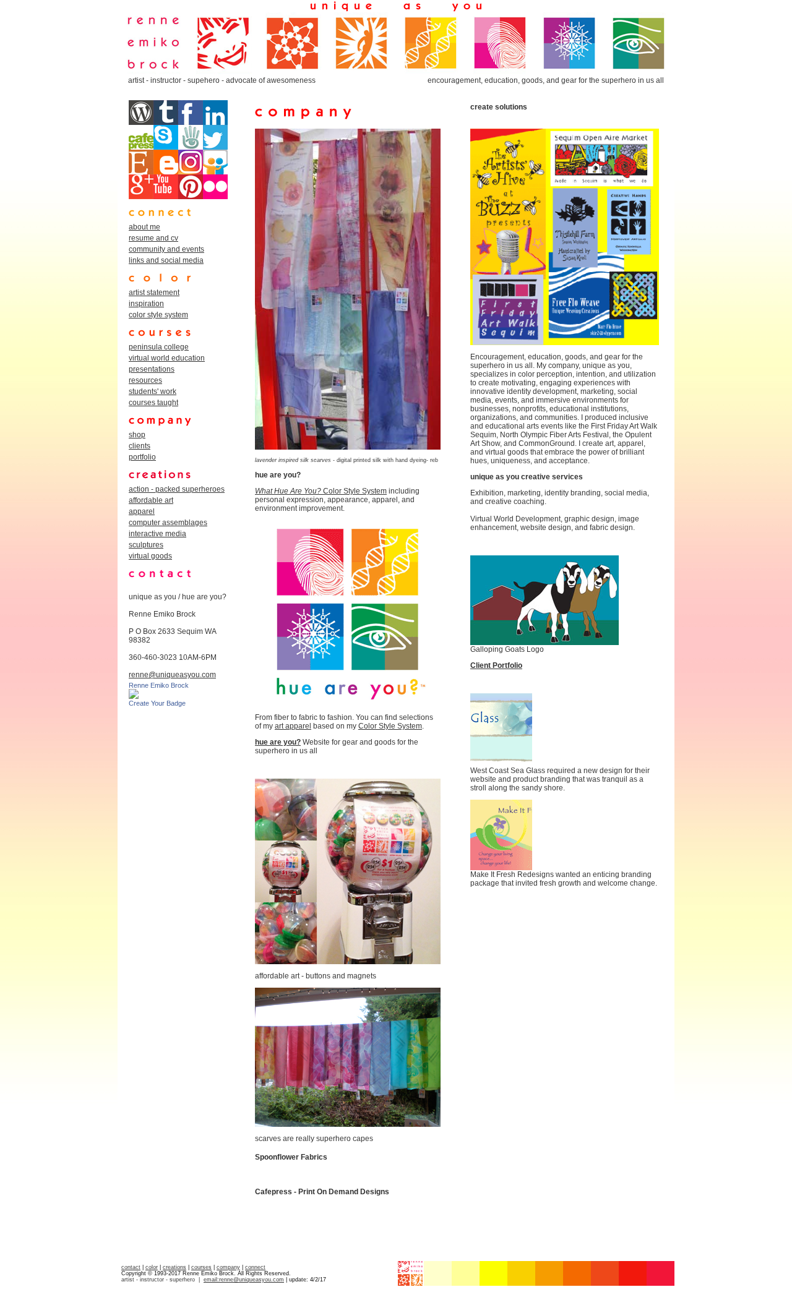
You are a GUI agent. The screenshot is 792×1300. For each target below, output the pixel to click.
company (228, 1267)
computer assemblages (168, 522)
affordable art (151, 500)
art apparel (293, 726)
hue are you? (278, 742)
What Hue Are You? (288, 491)
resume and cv (153, 238)
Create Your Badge (157, 703)
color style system (158, 314)
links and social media (166, 260)
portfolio (142, 457)
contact (130, 1267)
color (151, 1267)
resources (145, 380)
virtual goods (150, 556)
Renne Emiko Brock (159, 685)
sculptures (146, 545)
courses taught (153, 402)
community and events (166, 249)
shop (137, 434)
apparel (142, 511)
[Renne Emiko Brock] (134, 696)
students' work (152, 391)
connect (255, 1267)
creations (174, 1267)
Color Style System (354, 491)
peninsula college (159, 347)
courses (201, 1267)
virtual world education (167, 358)
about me (144, 227)
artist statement (154, 292)
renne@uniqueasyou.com (172, 674)
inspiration (146, 303)
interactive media (157, 533)
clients (139, 446)
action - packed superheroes (177, 489)
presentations (151, 369)
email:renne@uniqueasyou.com (244, 1279)
